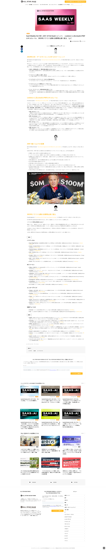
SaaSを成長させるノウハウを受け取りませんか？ (76, 1)
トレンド (28, 33)
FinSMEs (40, 256)
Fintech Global (42, 282)
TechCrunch (36, 247)
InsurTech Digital (33, 294)
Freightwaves (37, 250)
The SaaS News (34, 277)
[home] (28, 2)
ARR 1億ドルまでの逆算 (35, 144)
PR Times (61, 319)
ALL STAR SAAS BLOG (40, 350)
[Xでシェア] (21, 46)
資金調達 (35, 350)
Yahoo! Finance (52, 300)
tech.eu (76, 261)
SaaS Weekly (30, 350)
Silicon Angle (46, 274)
